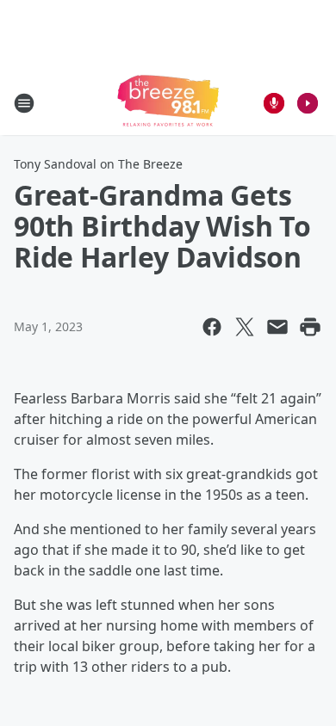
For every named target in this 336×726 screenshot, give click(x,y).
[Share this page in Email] (277, 327)
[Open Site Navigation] (24, 103)
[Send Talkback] (274, 103)
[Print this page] (310, 327)
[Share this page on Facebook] (212, 327)
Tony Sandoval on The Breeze (98, 164)
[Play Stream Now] (307, 103)
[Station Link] (168, 103)
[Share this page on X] (245, 327)
